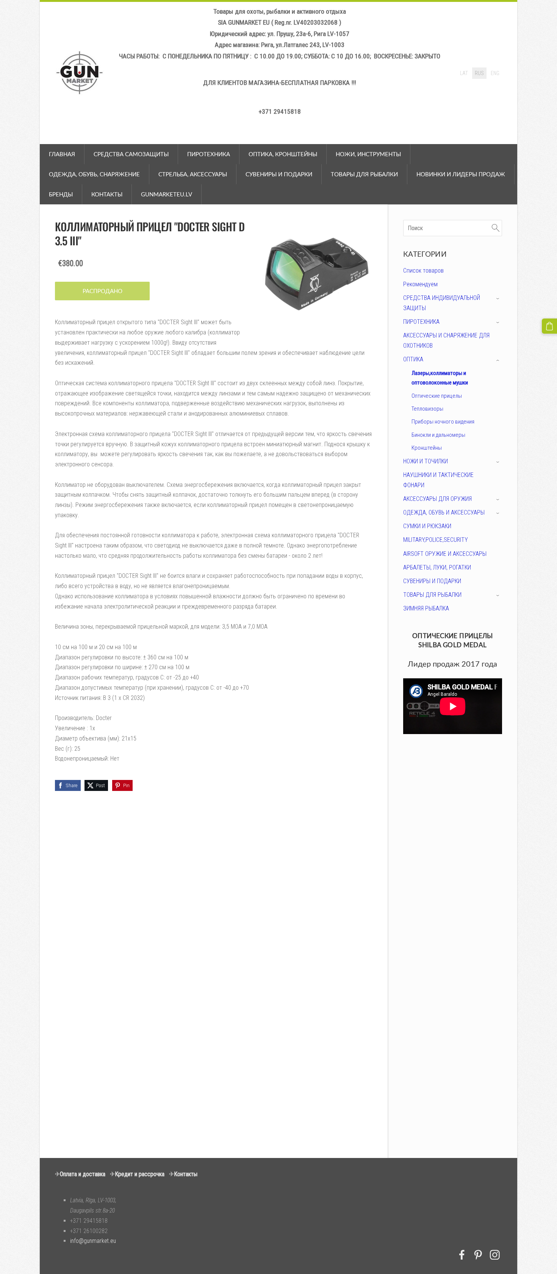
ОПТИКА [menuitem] (413, 359)
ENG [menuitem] (495, 73)
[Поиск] (496, 228)
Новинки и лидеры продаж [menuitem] (460, 174)
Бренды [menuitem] (61, 194)
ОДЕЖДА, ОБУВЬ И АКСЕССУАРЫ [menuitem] (444, 512)
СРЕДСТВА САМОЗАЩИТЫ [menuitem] (131, 154)
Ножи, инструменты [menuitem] (368, 154)
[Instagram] (494, 1254)
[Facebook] (461, 1254)
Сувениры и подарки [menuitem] (279, 174)
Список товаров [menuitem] (423, 270)
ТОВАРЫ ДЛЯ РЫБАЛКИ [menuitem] (432, 594)
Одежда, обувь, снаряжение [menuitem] (94, 174)
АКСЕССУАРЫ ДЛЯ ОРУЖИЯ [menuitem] (437, 498)
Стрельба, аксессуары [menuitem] (192, 174)
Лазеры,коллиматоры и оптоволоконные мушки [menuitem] (439, 378)
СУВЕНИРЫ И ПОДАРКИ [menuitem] (432, 581)
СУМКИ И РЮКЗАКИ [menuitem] (427, 526)
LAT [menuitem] (464, 73)
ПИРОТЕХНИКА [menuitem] (208, 154)
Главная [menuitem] (62, 154)
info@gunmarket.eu (93, 1240)
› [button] (498, 299)
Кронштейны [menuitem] (426, 447)
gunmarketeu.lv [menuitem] (166, 194)
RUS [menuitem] (479, 73)
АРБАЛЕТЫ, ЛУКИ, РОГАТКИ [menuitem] (437, 567)
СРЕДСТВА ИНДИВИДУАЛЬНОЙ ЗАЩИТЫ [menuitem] (441, 303)
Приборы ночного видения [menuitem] (442, 421)
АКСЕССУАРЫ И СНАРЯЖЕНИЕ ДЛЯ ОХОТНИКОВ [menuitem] (446, 340)
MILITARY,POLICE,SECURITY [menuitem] (435, 539)
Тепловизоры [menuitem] (427, 408)
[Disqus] (452, 841)
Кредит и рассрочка (139, 1174)
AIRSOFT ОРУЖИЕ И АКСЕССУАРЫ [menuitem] (445, 553)
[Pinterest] (478, 1254)
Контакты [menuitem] (106, 194)
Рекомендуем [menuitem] (420, 284)
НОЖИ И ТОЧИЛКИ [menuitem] (425, 461)
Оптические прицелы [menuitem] (436, 395)
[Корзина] (549, 326)
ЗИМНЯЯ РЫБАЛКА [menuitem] (426, 608)
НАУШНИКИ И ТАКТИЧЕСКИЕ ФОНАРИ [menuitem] (438, 480)
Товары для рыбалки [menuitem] (364, 174)
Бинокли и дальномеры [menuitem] (438, 434)
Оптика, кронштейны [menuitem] (283, 154)
